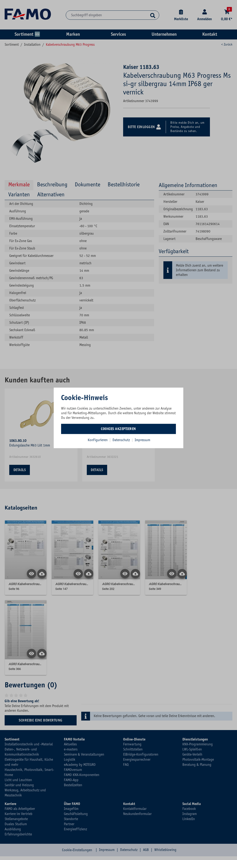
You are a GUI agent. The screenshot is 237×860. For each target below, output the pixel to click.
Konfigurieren (98, 440)
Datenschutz (121, 440)
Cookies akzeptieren (118, 429)
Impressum (142, 440)
